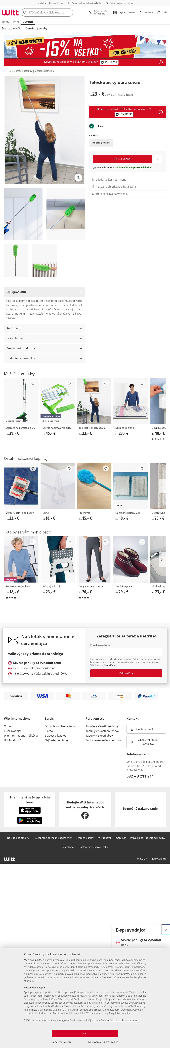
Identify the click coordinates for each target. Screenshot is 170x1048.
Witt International (18, 718)
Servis (49, 718)
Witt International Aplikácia (21, 735)
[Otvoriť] (160, 62)
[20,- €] (94, 559)
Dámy (5, 22)
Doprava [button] (128, 94)
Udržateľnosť (12, 740)
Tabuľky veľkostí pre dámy (102, 726)
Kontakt (133, 718)
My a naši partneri (34, 959)
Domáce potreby (36, 28)
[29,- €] (130, 559)
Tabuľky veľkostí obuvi (99, 735)
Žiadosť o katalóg (55, 735)
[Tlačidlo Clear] (69, 12)
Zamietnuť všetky (61, 1042)
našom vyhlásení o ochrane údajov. (118, 1020)
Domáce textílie (11, 28)
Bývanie (28, 22)
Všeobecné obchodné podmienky (53, 837)
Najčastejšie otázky (56, 740)
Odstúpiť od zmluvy (18, 837)
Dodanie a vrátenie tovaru (61, 726)
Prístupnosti (104, 837)
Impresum (120, 837)
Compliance (68, 847)
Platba (49, 731)
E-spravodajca (13, 731)
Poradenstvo (95, 718)
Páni (16, 22)
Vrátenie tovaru (16, 338)
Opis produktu (16, 292)
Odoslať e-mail (147, 730)
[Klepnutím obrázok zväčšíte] (78, 178)
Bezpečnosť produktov (21, 348)
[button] (5, 71)
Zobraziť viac (110, 665)
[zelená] (91, 126)
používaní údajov (118, 959)
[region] (85, 998)
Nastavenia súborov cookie (103, 1042)
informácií (126, 973)
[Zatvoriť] (166, 929)
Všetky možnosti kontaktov (148, 742)
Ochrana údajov (84, 837)
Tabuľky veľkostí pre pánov (102, 731)
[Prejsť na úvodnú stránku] (10, 12)
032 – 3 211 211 (140, 776)
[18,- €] (58, 486)
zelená (99, 126)
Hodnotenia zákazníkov (21, 358)
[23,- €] (94, 401)
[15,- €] (94, 486)
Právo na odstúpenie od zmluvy (147, 837)
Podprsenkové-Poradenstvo (103, 740)
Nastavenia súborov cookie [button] (93, 847)
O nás (7, 726)
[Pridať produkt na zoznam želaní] (158, 159)
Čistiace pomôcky (44, 70)
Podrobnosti (14, 328)
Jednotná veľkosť (101, 142)
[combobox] (53, 12)
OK (85, 1033)
